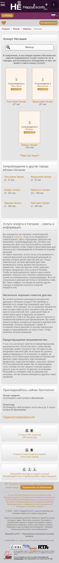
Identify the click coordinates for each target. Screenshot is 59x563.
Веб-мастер (45, 495)
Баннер (27, 495)
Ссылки (35, 495)
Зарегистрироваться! (19, 417)
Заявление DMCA (44, 502)
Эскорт (16, 29)
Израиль (27, 29)
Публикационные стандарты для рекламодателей (29, 504)
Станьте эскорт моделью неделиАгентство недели (29, 455)
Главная (6, 29)
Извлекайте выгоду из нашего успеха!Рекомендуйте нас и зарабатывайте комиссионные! (29, 475)
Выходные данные (12, 497)
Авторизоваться (48, 23)
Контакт (18, 495)
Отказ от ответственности (41, 499)
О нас (10, 495)
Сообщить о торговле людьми (29, 506)
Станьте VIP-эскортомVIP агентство (29, 436)
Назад (8, 15)
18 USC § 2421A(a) (19, 499)
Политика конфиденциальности (20, 502)
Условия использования (33, 497)
